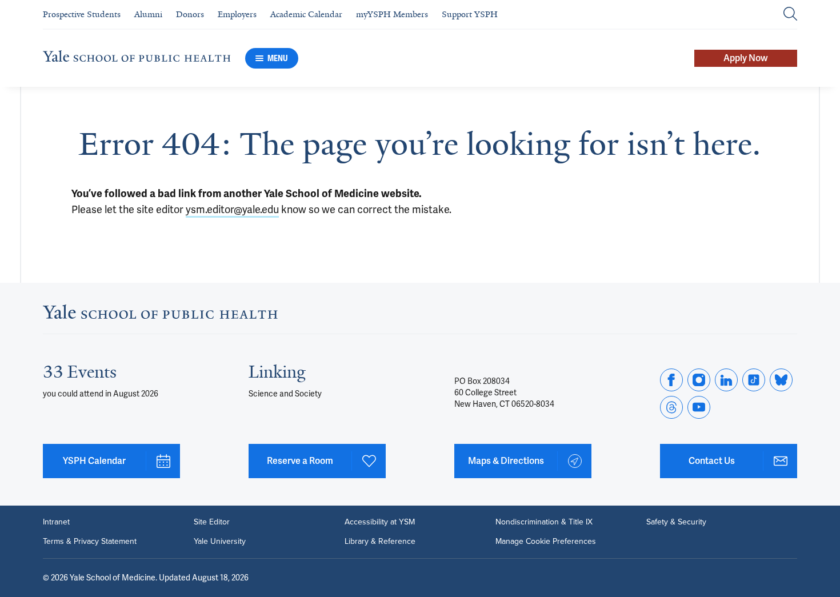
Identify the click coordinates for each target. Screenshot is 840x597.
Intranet (56, 522)
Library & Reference (380, 541)
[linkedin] (726, 379)
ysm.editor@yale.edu (232, 209)
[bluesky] (781, 379)
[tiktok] (753, 379)
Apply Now (745, 58)
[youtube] (698, 407)
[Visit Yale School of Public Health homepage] (160, 315)
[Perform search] (790, 14)
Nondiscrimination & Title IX (544, 522)
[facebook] (671, 379)
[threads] (671, 407)
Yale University (220, 541)
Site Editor (212, 522)
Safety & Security (676, 522)
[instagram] (698, 379)
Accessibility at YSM (380, 522)
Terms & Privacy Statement (90, 541)
